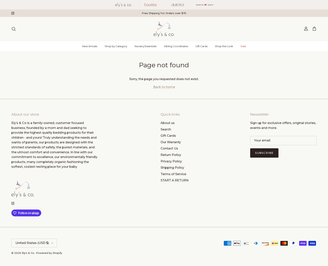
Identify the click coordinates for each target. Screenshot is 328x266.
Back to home (164, 87)
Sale (243, 46)
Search (166, 129)
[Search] (13, 29)
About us (168, 123)
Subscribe (264, 153)
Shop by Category (116, 46)
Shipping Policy (172, 167)
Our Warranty (171, 142)
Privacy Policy (171, 161)
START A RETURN (174, 180)
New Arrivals (89, 46)
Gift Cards (201, 46)
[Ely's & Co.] (164, 29)
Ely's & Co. (28, 252)
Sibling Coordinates (176, 46)
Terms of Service (173, 174)
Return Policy (171, 155)
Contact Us (169, 148)
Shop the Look (224, 46)
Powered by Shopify (49, 252)
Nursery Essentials (145, 46)
